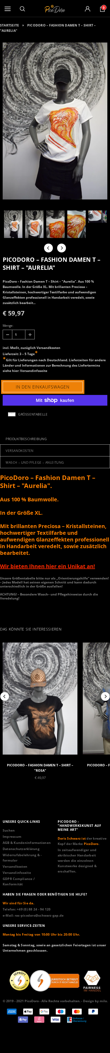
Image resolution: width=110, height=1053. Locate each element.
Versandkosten (48, 347)
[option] (55, 122)
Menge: (8, 325)
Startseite (9, 25)
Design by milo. (95, 1001)
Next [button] (61, 248)
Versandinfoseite (33, 370)
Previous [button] (48, 248)
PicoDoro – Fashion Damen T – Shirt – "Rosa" (40, 768)
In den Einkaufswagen (43, 387)
